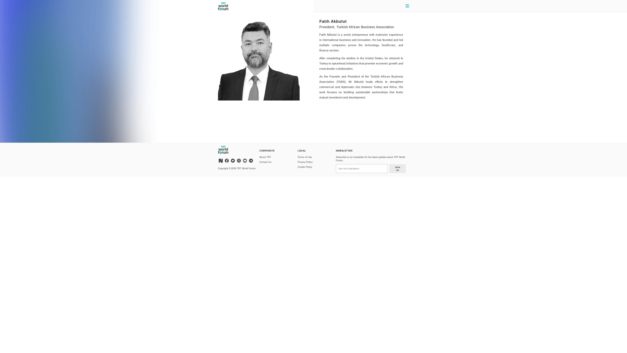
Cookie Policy (305, 167)
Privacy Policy (305, 162)
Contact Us (265, 162)
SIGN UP (397, 168)
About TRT (265, 157)
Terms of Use (305, 157)
